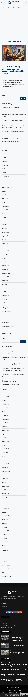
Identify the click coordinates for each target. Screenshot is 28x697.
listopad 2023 (5, 467)
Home (3, 7)
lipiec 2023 (4, 482)
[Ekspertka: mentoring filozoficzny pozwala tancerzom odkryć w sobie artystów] (14, 53)
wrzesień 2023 (5, 475)
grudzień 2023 (5, 464)
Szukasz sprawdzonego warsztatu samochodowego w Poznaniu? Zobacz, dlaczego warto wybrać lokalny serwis (12, 351)
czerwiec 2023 (5, 486)
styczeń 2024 (5, 460)
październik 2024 (6, 426)
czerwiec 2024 (5, 441)
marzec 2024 (5, 452)
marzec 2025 (5, 408)
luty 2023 (4, 501)
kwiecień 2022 (5, 538)
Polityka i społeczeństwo (8, 569)
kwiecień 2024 (5, 449)
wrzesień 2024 (5, 430)
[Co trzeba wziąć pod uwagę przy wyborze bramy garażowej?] (5, 645)
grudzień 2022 (5, 508)
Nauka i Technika (5, 64)
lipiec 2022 (4, 527)
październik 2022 (6, 516)
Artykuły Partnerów (6, 554)
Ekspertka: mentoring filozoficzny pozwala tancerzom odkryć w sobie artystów (13, 70)
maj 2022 (4, 534)
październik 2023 (6, 471)
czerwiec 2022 (5, 531)
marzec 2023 (5, 497)
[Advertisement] (14, 25)
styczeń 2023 (5, 504)
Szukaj (3, 338)
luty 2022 (4, 545)
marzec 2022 (5, 542)
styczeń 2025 (5, 415)
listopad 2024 (5, 423)
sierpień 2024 (5, 434)
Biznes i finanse (6, 558)
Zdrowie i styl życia (6, 576)
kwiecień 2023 (5, 493)
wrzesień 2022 (5, 519)
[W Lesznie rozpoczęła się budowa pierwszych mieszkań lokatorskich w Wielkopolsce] (5, 652)
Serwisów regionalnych (7, 627)
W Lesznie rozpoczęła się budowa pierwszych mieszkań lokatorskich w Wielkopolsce (17, 652)
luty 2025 (4, 411)
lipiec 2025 (4, 393)
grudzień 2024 (5, 419)
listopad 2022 (5, 512)
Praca (3, 572)
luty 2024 (4, 456)
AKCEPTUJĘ (23, 694)
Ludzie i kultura (5, 561)
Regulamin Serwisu (6, 620)
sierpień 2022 (5, 523)
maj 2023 (4, 490)
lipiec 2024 (4, 437)
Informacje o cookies (17, 695)
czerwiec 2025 (5, 396)
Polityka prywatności (6, 623)
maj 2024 (4, 445)
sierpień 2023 (5, 478)
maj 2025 (4, 400)
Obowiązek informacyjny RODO (9, 625)
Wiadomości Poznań (8, 75)
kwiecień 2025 (5, 404)
